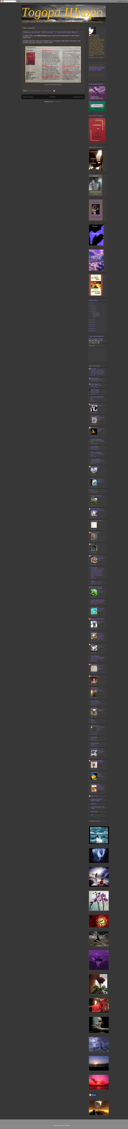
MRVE (92, 544)
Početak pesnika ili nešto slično (97, 600)
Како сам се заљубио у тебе (101, 646)
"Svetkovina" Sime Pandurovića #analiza (100, 667)
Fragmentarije (94, 664)
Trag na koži (93, 738)
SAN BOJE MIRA (95, 743)
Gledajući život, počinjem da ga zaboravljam (101, 481)
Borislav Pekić (94, 427)
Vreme (92, 399)
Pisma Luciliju (94, 737)
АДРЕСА (93, 581)
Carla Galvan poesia (95, 784)
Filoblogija (93, 804)
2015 (92, 305)
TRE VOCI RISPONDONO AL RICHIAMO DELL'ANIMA (101, 787)
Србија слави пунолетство (96, 582)
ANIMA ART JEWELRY (96, 760)
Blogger (72, 1125)
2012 (92, 324)
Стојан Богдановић (95, 459)
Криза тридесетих (95, 725)
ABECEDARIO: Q (101, 511)
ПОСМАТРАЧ (94, 811)
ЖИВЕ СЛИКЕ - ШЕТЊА (101, 622)
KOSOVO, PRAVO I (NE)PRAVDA (100, 775)
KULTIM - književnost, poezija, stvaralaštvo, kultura (97, 440)
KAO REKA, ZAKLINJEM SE (97, 397)
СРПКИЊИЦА (94, 772)
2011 (92, 326)
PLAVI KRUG (94, 749)
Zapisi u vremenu (95, 796)
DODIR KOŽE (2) (100, 762)
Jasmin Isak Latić (95, 466)
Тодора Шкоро (62, 12)
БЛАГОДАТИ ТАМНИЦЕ (100, 710)
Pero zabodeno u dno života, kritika (101, 728)
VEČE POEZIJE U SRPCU (96, 385)
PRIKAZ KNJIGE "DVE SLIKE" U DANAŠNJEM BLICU (51, 32)
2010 (92, 328)
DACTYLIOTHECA (95, 509)
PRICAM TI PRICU (95, 532)
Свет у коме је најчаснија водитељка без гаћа (96, 703)
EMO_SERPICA (94, 556)
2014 (92, 320)
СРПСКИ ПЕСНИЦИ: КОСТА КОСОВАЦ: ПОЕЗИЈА (97, 461)
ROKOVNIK (100, 405)
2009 (92, 330)
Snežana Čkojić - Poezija (96, 520)
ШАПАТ (93, 644)
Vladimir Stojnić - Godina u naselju (101, 419)
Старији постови (78, 97)
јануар (93, 311)
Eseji (92, 815)
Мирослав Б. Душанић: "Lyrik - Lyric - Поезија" (96, 587)
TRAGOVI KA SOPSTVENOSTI (95, 688)
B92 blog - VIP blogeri (96, 452)
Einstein (92, 478)
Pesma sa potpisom (94, 491)
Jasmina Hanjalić (95, 378)
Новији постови (28, 97)
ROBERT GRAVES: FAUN (96, 379)
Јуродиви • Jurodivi (95, 416)
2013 (92, 322)
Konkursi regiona (95, 390)
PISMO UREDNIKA (95, 447)
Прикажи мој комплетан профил (96, 57)
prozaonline (93, 368)
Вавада (92, 442)
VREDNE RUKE (95, 676)
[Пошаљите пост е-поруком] (54, 90)
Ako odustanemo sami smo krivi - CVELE (101, 610)
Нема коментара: (47, 90)
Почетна (53, 97)
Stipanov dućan (94, 446)
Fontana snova (94, 632)
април (93, 307)
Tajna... (92, 720)
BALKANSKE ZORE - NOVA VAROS (97, 807)
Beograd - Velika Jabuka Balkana (96, 496)
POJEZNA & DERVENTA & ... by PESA (97, 619)
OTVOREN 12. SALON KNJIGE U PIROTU (101, 752)
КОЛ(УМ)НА (94, 708)
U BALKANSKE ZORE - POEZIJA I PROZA (96, 799)
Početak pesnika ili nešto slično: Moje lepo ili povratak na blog (97, 602)
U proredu (93, 721)
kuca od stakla (94, 567)
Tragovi (92, 490)
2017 (92, 303)
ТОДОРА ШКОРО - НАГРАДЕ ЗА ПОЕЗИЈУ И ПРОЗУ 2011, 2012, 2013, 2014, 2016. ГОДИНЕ (97, 68)
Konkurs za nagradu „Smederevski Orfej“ (95, 392)
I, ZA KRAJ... (100, 690)
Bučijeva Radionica (95, 656)
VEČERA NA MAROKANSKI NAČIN (101, 558)
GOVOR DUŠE (94, 404)
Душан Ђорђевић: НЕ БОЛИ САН (100, 591)
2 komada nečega (94, 607)
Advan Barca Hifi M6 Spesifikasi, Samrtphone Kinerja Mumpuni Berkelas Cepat (97, 659)
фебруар (94, 309)
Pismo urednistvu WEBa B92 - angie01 (97, 454)
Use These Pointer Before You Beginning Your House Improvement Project (101, 636)
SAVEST (92, 744)
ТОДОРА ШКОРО (95, 35)
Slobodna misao (94, 701)
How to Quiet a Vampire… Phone (101, 430)
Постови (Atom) (57, 101)
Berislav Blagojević (95, 384)
